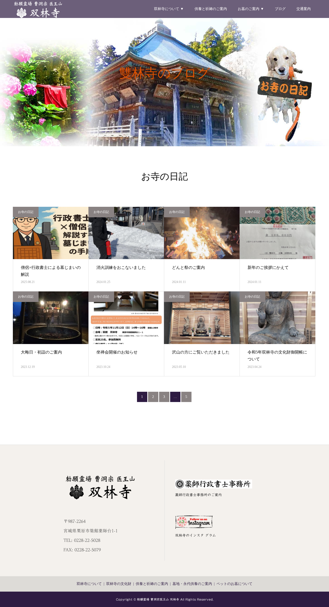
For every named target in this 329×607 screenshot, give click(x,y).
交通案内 (303, 9)
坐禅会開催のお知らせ (117, 352)
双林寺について (89, 584)
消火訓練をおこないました (121, 267)
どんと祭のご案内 (188, 267)
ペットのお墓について (234, 584)
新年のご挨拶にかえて (268, 267)
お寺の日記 (25, 212)
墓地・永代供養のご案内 (192, 584)
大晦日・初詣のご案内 (41, 352)
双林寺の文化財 (118, 584)
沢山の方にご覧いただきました (201, 352)
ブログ (280, 9)
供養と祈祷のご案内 (211, 9)
